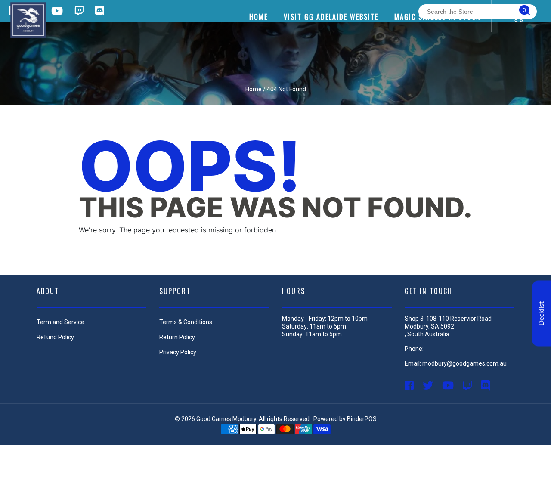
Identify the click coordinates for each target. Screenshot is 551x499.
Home (253, 89)
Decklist (541, 313)
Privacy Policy (177, 352)
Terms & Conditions (185, 322)
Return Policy (177, 337)
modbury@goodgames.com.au (464, 363)
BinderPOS (362, 418)
